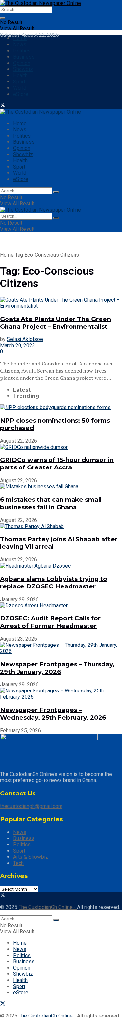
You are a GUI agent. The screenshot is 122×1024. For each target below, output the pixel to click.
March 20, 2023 (17, 345)
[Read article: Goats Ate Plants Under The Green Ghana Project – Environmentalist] (61, 303)
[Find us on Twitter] (2, 106)
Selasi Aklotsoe (25, 339)
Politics (22, 51)
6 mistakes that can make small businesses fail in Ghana (51, 503)
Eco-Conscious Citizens (51, 255)
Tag (19, 255)
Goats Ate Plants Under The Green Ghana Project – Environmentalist (55, 322)
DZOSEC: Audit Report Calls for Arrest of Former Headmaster (50, 622)
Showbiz (23, 69)
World (19, 88)
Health (20, 75)
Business (23, 57)
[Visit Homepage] (40, 3)
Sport (19, 82)
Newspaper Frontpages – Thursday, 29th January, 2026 (57, 667)
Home (20, 38)
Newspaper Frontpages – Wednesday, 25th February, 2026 (53, 713)
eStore (20, 94)
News (19, 44)
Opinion (21, 63)
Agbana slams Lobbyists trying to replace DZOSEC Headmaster (53, 582)
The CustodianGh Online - (48, 907)
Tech (18, 863)
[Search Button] (2, 18)
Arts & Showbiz (30, 857)
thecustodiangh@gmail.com (31, 806)
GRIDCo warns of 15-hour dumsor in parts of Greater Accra (57, 463)
